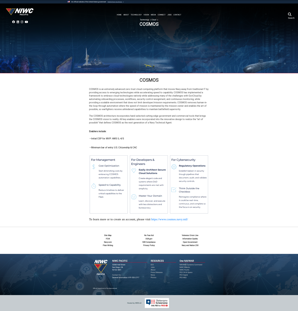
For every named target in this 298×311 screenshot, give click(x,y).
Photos (153, 277)
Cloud (154, 20)
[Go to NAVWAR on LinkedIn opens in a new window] (18, 22)
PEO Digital (184, 275)
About (153, 270)
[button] (116, 2)
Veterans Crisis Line (190, 235)
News (153, 275)
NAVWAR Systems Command (191, 265)
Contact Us (116, 275)
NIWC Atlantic (185, 267)
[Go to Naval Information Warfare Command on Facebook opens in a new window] (13, 22)
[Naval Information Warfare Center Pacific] (20, 13)
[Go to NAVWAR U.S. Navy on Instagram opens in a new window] (22, 22)
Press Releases (157, 272)
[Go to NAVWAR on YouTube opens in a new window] (26, 22)
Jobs (153, 267)
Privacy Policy (149, 245)
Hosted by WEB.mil (134, 303)
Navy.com (108, 242)
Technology (145, 20)
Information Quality (190, 239)
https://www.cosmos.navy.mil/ (169, 219)
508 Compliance (149, 242)
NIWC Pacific (184, 270)
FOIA (108, 239)
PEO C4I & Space (186, 272)
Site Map (108, 235)
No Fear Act (149, 235)
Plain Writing (108, 245)
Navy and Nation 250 (190, 245)
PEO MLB (183, 277)
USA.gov (149, 239)
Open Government (190, 242)
